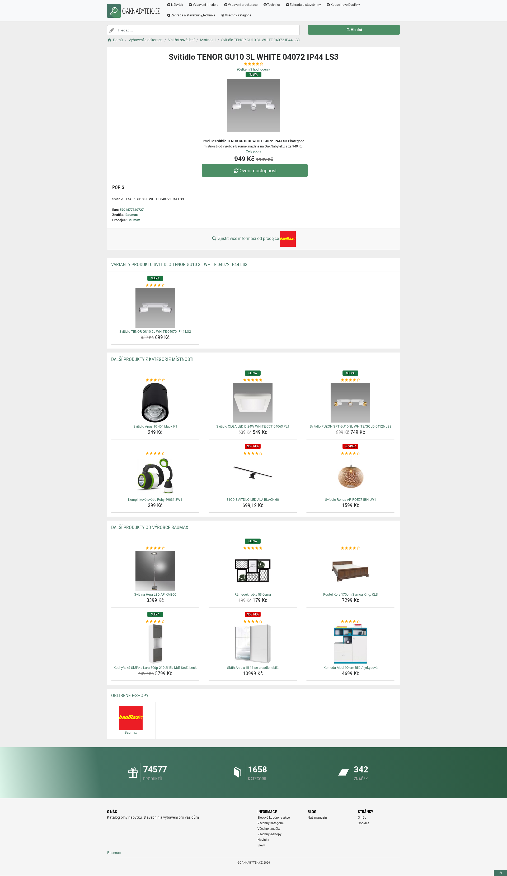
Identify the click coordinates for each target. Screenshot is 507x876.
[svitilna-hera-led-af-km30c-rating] (155, 548)
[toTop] (500, 873)
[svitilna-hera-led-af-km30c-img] (155, 571)
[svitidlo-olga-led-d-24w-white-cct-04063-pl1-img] (253, 403)
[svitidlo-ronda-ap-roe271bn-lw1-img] (351, 476)
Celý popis (253, 151)
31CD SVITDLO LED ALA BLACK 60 (253, 500)
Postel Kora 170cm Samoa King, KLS (350, 594)
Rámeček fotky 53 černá (252, 594)
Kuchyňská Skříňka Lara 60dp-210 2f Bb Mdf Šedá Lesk (155, 668)
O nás (362, 817)
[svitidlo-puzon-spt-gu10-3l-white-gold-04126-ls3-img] (351, 403)
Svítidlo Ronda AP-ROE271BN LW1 (350, 500)
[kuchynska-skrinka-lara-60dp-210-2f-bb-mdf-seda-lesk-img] (155, 644)
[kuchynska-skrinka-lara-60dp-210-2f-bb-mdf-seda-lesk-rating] (155, 621)
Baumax (131, 215)
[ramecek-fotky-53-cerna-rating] (253, 548)
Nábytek (177, 5)
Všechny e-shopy (269, 834)
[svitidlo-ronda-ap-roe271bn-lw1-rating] (351, 453)
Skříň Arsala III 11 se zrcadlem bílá (253, 668)
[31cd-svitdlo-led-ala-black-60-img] (253, 476)
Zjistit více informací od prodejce (248, 238)
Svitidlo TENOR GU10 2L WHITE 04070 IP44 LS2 (155, 331)
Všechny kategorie (238, 15)
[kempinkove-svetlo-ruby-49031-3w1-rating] (155, 453)
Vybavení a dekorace (242, 5)
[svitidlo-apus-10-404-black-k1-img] (155, 403)
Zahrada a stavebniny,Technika (193, 15)
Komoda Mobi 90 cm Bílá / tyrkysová (350, 668)
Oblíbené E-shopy (129, 695)
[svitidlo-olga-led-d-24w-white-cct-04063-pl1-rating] (253, 380)
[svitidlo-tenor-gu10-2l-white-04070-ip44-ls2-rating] (155, 285)
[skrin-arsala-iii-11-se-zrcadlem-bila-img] (253, 644)
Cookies (363, 823)
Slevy (261, 845)
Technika (273, 5)
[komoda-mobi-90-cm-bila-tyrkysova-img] (351, 644)
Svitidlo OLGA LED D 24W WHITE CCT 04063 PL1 (252, 426)
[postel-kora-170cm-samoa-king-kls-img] (351, 571)
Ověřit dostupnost (258, 170)
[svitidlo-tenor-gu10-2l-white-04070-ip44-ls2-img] (155, 308)
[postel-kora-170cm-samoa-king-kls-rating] (351, 548)
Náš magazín (317, 817)
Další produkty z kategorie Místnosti (152, 359)
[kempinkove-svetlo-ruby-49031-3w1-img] (155, 476)
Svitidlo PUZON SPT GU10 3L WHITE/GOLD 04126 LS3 (350, 426)
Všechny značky (268, 829)
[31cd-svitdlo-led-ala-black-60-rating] (253, 453)
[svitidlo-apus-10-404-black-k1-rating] (155, 380)
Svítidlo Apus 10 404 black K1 (155, 426)
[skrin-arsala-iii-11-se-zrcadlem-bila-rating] (253, 621)
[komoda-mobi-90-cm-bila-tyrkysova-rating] (351, 621)
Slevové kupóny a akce (273, 817)
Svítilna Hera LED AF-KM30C (155, 594)
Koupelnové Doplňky (345, 5)
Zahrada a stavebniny (305, 5)
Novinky (263, 840)
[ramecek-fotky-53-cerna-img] (253, 571)
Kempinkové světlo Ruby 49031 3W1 (155, 500)
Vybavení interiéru (205, 5)
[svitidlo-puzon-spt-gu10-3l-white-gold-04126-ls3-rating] (351, 380)
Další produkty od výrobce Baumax (149, 527)
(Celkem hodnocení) (253, 69)
